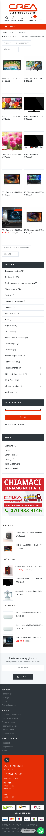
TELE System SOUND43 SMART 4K (28, 545)
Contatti (5, 702)
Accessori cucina (12, 271)
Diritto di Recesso (10, 718)
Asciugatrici (10, 277)
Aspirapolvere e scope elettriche (19, 283)
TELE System (11, 464)
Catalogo (12, 32)
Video (4, 751)
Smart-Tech (10, 455)
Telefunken (10, 469)
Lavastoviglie (11, 344)
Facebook (6, 743)
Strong (8, 459)
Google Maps (7, 747)
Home (5, 32)
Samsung (9, 446)
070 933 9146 (13, 774)
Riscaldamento (11, 368)
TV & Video (10, 380)
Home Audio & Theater (15, 338)
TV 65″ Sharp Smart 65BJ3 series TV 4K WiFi (19, 154)
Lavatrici (9, 350)
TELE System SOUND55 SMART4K (15, 230)
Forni (7, 320)
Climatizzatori (11, 289)
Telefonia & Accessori (14, 374)
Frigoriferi (9, 326)
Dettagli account (9, 705)
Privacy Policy (8, 730)
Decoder (8, 308)
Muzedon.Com (33, 832)
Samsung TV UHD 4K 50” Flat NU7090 (16, 78)
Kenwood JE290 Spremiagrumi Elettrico (30, 591)
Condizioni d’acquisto (11, 715)
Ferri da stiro (10, 314)
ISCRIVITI (24, 677)
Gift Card (9, 332)
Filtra (23, 417)
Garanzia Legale (8, 722)
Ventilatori (9, 392)
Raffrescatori (11, 362)
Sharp (7, 450)
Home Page (7, 694)
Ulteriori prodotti (12, 386)
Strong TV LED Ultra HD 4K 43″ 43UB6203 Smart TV (22, 116)
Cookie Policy (8, 734)
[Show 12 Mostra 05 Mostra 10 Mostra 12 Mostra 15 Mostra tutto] (10, 49)
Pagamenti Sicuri (9, 726)
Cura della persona (13, 301)
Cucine (8, 295)
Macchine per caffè (13, 356)
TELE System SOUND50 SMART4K (15, 192)
